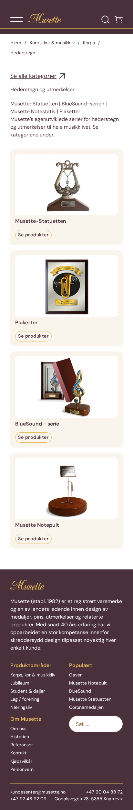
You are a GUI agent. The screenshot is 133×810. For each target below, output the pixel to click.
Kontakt (18, 753)
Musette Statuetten (90, 699)
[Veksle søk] (105, 20)
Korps (89, 43)
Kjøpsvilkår (21, 761)
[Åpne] (16, 19)
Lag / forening (24, 699)
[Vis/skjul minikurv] (119, 20)
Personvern (22, 769)
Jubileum (19, 683)
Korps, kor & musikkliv (52, 43)
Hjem (15, 43)
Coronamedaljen (86, 707)
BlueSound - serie (37, 423)
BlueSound (80, 691)
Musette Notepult (37, 525)
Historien (19, 737)
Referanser (21, 745)
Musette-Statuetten (40, 221)
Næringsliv (21, 707)
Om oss (18, 728)
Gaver (75, 675)
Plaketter (26, 322)
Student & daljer (27, 691)
